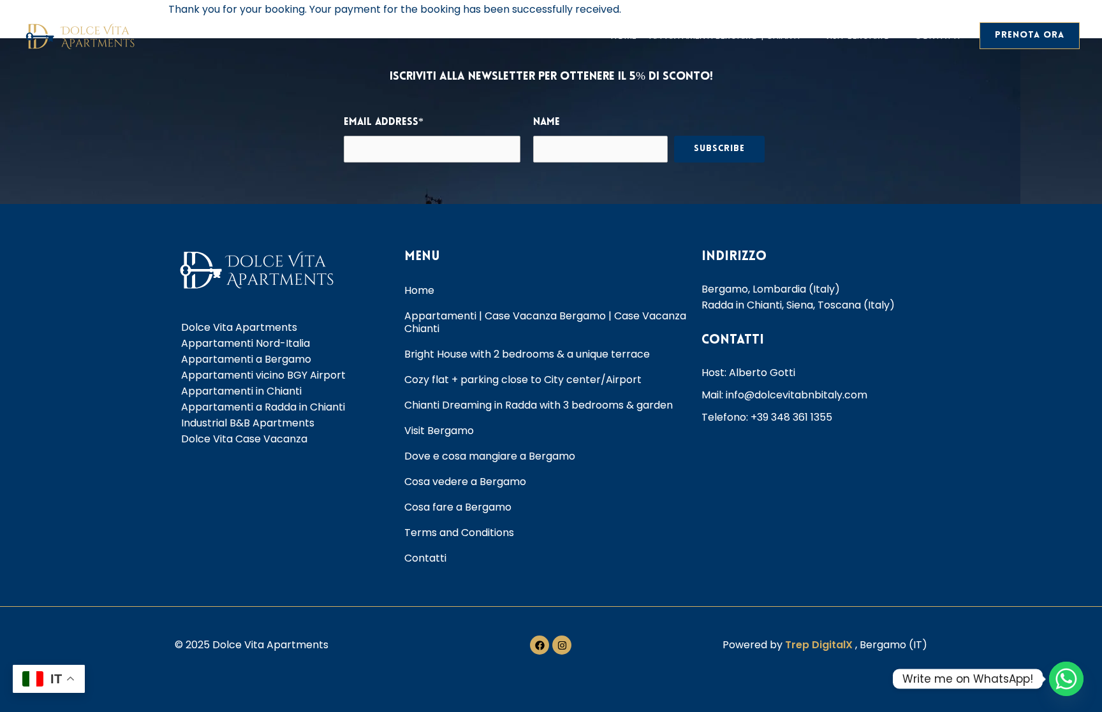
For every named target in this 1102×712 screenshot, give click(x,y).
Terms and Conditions (459, 532)
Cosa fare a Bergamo (457, 507)
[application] (805, 35)
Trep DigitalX (820, 644)
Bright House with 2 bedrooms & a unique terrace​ (527, 354)
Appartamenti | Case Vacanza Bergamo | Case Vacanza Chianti (545, 322)
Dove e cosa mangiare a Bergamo (489, 456)
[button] (1030, 35)
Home (623, 35)
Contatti (937, 35)
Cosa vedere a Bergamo (465, 481)
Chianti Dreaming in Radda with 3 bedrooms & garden (538, 405)
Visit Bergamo (857, 35)
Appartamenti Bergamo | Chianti (724, 35)
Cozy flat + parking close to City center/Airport (523, 379)
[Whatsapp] (1066, 679)
